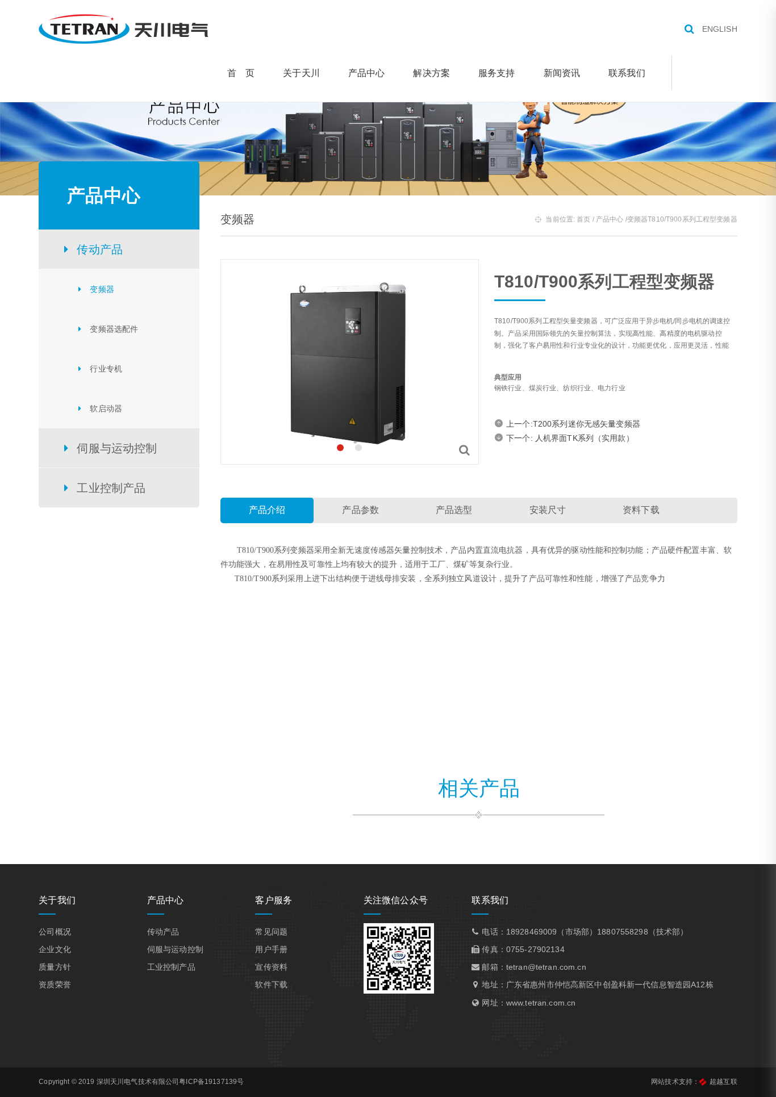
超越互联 (723, 1082)
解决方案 (431, 73)
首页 (583, 219)
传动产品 (163, 931)
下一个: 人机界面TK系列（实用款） (570, 438)
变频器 (102, 289)
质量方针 (55, 966)
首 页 (241, 73)
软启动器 (106, 408)
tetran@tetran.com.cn (546, 966)
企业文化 (55, 949)
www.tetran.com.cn (540, 1002)
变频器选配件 (114, 328)
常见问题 (271, 931)
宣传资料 (271, 966)
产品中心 (366, 73)
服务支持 (496, 73)
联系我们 (626, 73)
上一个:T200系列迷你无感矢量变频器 (573, 423)
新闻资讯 (562, 73)
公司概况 (55, 931)
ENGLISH (719, 29)
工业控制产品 (171, 966)
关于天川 (301, 73)
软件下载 (271, 984)
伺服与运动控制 (175, 949)
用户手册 (271, 949)
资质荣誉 (55, 984)
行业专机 (106, 368)
